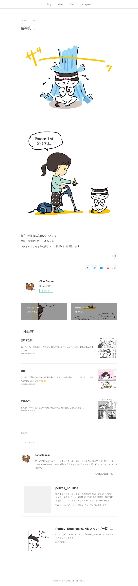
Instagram (86, 4)
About (60, 4)
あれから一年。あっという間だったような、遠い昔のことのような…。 (53, 407)
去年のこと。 (28, 401)
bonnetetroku (42, 455)
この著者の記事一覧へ (104, 473)
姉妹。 (24, 370)
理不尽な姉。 (28, 340)
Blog (49, 4)
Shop (72, 4)
